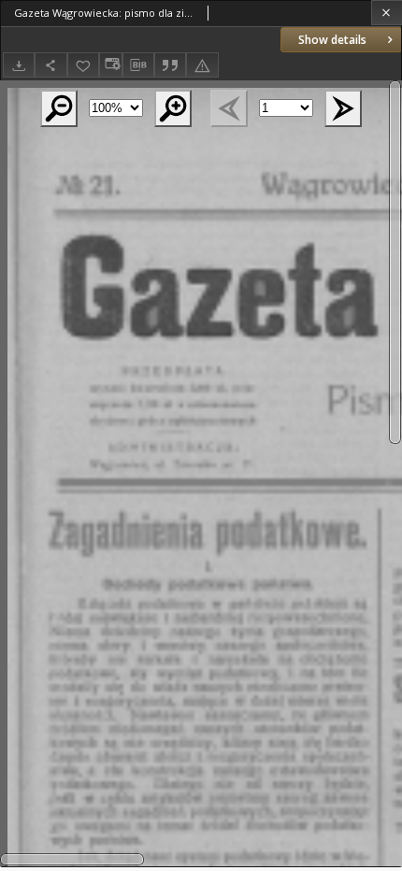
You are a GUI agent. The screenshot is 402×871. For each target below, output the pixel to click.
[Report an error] (202, 65)
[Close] (386, 12)
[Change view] (110, 65)
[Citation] (170, 65)
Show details (332, 40)
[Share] (50, 65)
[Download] (19, 65)
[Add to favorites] (83, 65)
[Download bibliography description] (138, 65)
